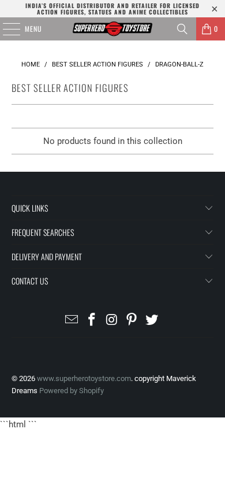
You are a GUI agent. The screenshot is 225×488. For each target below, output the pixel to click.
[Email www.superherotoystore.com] (72, 320)
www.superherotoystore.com (84, 378)
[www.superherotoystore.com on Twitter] (152, 320)
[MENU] (5, 28)
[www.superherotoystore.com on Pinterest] (132, 320)
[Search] (182, 28)
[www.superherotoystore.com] (113, 28)
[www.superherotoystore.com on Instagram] (112, 320)
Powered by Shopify (71, 390)
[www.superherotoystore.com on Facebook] (91, 320)
